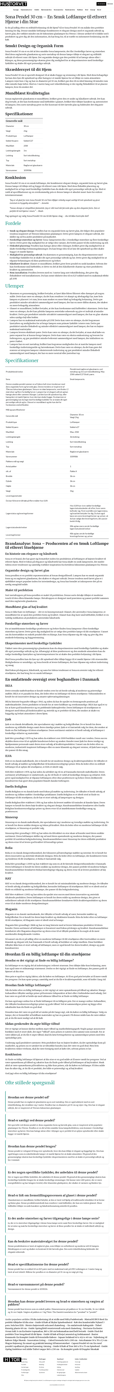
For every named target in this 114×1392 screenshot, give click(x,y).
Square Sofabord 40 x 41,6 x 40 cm (75, 1337)
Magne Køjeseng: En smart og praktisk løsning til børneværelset (37, 1343)
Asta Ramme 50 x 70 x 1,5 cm (93, 1340)
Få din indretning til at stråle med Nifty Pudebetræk (57, 1319)
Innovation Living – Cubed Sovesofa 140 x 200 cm (52, 1340)
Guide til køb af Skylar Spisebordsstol (53, 1322)
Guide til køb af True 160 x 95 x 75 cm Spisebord (76, 1346)
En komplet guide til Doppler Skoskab (80, 1349)
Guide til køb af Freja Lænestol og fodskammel (66, 1334)
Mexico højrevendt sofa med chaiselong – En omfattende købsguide (59, 1325)
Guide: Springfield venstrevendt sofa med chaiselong (54, 1328)
